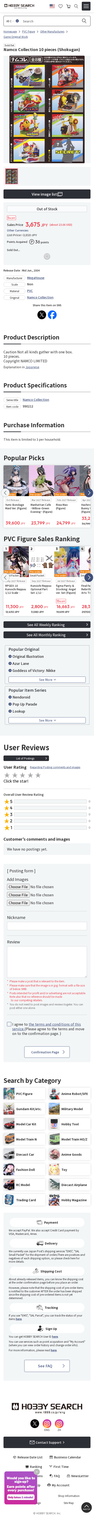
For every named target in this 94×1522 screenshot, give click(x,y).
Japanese (32, 367)
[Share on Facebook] (52, 314)
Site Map (69, 1503)
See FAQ (45, 1365)
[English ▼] (52, 5)
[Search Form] (76, 6)
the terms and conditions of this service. (46, 1026)
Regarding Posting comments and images (55, 767)
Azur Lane (20, 663)
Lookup (18, 711)
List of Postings (25, 758)
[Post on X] (41, 314)
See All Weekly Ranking (46, 624)
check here (69, 1258)
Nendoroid (21, 697)
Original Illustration (28, 656)
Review (13, 941)
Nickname (16, 917)
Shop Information (69, 1496)
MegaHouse (35, 277)
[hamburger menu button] (86, 6)
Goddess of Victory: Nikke (34, 670)
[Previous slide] (5, 492)
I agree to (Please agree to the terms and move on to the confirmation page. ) (48, 1029)
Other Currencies (17, 230)
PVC (30, 290)
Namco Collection (40, 297)
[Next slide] (88, 492)
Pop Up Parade (24, 704)
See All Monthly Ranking (46, 634)
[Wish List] (60, 5)
